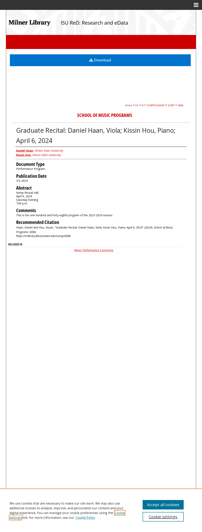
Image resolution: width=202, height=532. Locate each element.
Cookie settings (163, 516)
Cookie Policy (85, 517)
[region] (101, 510)
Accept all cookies (163, 504)
